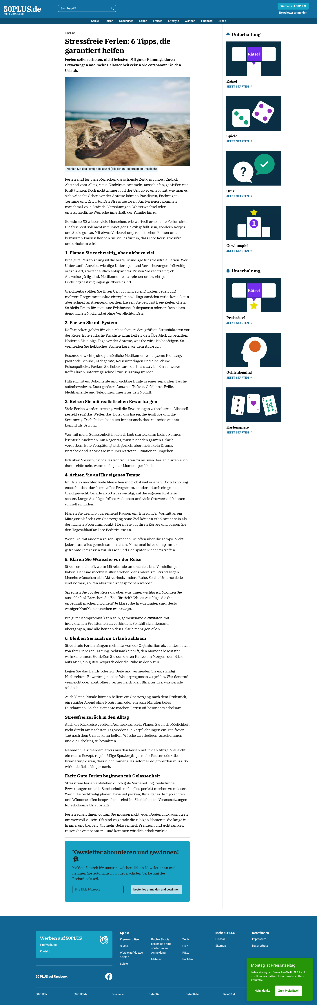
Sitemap (220, 946)
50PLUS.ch (42, 994)
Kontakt (45, 951)
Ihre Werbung (48, 945)
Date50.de (192, 994)
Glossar (220, 939)
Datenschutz (260, 946)
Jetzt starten (237, 86)
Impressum (259, 939)
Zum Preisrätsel (288, 990)
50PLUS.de (80, 994)
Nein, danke (262, 990)
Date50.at (229, 994)
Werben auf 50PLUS (293, 6)
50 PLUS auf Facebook (52, 976)
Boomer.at (118, 994)
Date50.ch (155, 994)
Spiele (124, 932)
